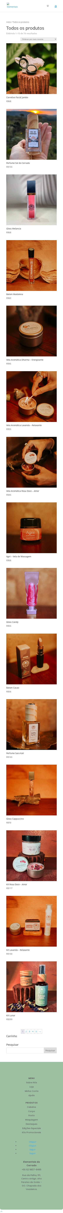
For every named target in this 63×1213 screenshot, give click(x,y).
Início (8, 22)
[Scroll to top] (1, 1211)
